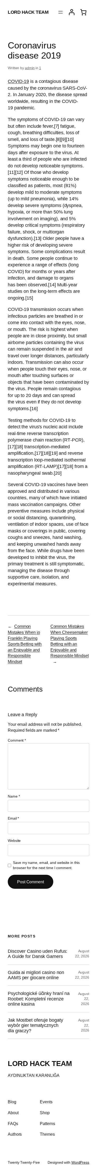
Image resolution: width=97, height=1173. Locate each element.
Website (14, 840)
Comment (17, 740)
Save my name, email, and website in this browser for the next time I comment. (46, 865)
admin (30, 68)
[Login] (71, 12)
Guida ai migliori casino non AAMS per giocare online (36, 975)
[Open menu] (60, 12)
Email (13, 818)
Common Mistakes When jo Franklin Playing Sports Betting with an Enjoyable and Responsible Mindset (25, 644)
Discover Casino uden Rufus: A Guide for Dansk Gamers (37, 954)
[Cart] (83, 12)
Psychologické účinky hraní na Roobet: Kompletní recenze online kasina (39, 999)
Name (14, 796)
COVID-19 (18, 81)
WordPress (80, 1162)
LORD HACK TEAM (28, 12)
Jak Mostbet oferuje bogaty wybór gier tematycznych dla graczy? (35, 1025)
